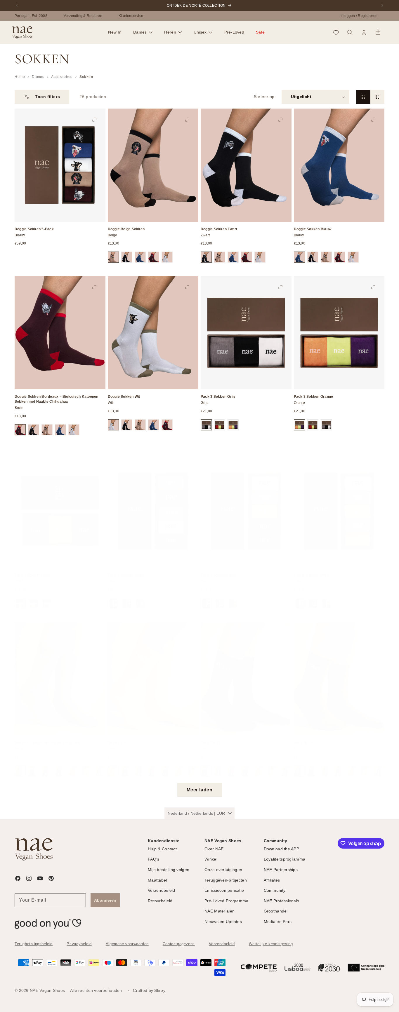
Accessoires (61, 77)
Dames (38, 77)
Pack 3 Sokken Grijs (218, 397)
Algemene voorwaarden (127, 944)
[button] (142, 32)
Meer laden (200, 789)
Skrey (159, 990)
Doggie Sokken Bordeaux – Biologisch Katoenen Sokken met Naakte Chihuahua (56, 399)
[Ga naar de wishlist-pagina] (336, 32)
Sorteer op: (265, 96)
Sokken (86, 77)
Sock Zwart (210, 737)
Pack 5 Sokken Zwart (126, 569)
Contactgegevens (179, 944)
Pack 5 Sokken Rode (218, 569)
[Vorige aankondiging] (16, 5)
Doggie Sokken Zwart (219, 229)
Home (20, 77)
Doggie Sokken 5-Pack (34, 229)
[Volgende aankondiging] (382, 5)
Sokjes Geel (118, 737)
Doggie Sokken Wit (124, 397)
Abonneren (105, 900)
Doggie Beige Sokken (126, 229)
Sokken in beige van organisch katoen (47, 737)
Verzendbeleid (222, 944)
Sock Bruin (303, 737)
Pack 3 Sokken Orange (313, 397)
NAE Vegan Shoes (47, 990)
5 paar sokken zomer (312, 569)
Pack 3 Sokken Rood (32, 569)
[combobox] (199, 813)
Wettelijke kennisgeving (271, 944)
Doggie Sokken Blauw (313, 229)
